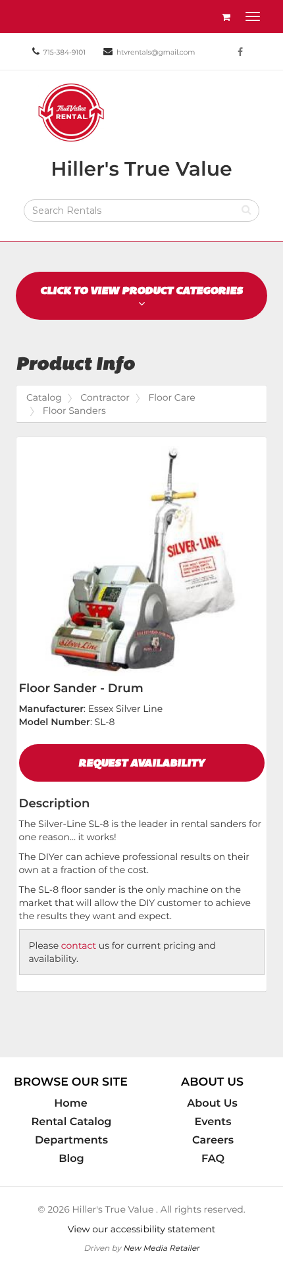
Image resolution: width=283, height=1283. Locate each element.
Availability (141, 763)
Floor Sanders (74, 410)
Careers (213, 1140)
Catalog (44, 397)
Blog (71, 1158)
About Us (212, 1103)
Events (213, 1121)
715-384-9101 (64, 52)
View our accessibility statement (142, 1229)
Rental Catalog (72, 1121)
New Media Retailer (161, 1248)
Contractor (105, 397)
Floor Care (171, 397)
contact (78, 945)
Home (70, 1103)
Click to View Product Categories (141, 290)
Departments (71, 1140)
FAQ (212, 1158)
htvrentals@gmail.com (155, 52)
